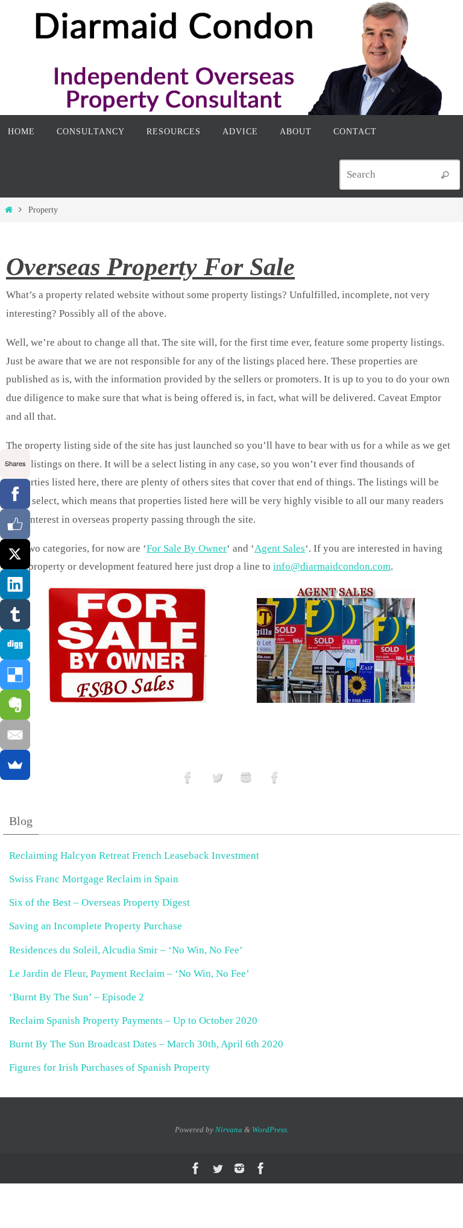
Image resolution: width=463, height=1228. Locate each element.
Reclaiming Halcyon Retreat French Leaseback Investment (134, 855)
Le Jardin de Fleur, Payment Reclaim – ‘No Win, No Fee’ (129, 973)
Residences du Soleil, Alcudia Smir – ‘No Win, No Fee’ (126, 950)
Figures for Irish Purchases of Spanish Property (109, 1067)
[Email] (15, 735)
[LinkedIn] (15, 584)
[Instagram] (246, 777)
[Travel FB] (274, 777)
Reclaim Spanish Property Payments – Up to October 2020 (133, 1020)
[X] (15, 554)
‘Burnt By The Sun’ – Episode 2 (76, 997)
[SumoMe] (15, 765)
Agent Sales (279, 548)
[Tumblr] (15, 614)
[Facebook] (15, 494)
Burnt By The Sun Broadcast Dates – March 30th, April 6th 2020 (146, 1044)
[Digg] (15, 644)
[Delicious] (15, 674)
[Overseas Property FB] (188, 777)
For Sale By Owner (186, 548)
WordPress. (270, 1129)
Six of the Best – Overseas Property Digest (99, 902)
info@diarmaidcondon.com (332, 566)
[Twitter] (217, 777)
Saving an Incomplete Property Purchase (95, 926)
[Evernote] (15, 705)
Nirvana (228, 1129)
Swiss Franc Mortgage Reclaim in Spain (93, 879)
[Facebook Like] (15, 524)
